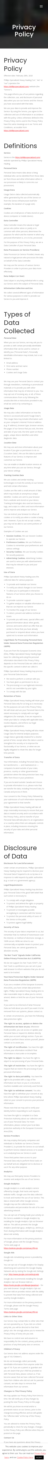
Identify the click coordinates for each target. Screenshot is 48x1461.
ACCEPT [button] (39, 1457)
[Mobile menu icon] (41, 6)
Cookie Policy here (25, 1457)
